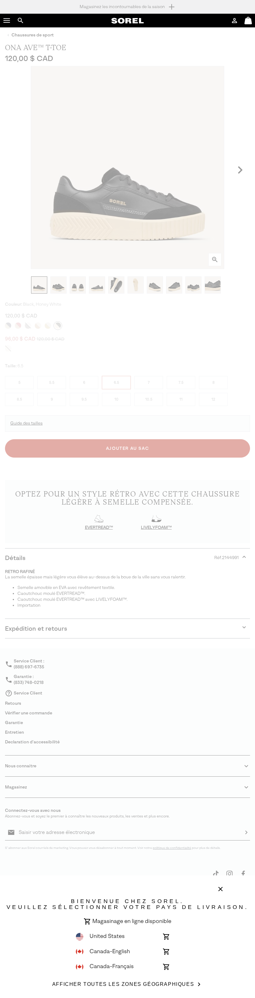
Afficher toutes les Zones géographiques (123, 984)
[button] (7, 20)
